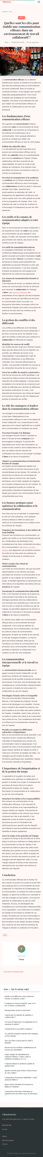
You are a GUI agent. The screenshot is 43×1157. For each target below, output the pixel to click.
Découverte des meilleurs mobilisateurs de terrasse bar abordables (20, 1048)
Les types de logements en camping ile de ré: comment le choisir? (21, 1023)
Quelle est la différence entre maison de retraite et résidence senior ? (19, 997)
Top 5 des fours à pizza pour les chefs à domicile (19, 1041)
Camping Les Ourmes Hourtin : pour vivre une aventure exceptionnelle (20, 1004)
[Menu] (39, 2)
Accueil (5, 11)
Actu (10, 11)
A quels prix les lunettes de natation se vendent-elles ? (19, 1016)
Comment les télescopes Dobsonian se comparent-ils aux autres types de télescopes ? (21, 1093)
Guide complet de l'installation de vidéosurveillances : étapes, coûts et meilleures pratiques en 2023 (18, 1056)
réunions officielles (19, 292)
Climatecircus (9, 1114)
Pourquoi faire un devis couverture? (18, 1010)
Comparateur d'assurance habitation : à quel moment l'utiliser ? (21, 1078)
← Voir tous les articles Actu (12, 972)
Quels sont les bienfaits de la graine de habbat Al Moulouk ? (19, 1085)
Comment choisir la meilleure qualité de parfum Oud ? (19, 1065)
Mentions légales (8, 1140)
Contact (5, 1144)
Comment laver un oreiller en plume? (18, 1029)
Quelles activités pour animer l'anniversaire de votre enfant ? (21, 1071)
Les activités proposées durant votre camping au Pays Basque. (21, 1035)
